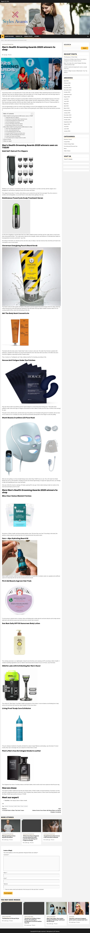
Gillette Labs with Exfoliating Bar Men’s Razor (15, 134)
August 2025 (67, 96)
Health (15, 806)
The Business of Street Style (70, 57)
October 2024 (67, 119)
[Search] (88, 36)
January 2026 (67, 85)
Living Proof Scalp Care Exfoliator (13, 136)
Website (6, 884)
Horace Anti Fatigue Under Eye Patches (14, 123)
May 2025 (66, 103)
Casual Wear (67, 141)
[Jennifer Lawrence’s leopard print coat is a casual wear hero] (78, 908)
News (65, 148)
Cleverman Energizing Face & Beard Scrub (15, 120)
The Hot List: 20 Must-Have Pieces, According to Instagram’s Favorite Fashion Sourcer (33, 921)
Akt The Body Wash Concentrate (13, 122)
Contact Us (19, 36)
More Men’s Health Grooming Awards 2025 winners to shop (18, 127)
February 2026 (67, 83)
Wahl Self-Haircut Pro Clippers (12, 117)
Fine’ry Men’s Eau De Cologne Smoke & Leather (16, 137)
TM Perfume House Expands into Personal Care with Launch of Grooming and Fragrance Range (31, 838)
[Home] (2, 36)
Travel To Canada (68, 159)
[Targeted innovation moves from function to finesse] (52, 825)
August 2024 (67, 124)
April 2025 (66, 106)
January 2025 (67, 112)
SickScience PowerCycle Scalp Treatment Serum (16, 119)
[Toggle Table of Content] (31, 114)
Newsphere (49, 931)
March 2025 (66, 108)
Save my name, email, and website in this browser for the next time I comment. (24, 889)
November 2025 (67, 90)
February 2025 (67, 110)
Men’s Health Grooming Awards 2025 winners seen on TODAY (18, 116)
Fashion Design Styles (69, 144)
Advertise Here (9, 36)
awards (6, 806)
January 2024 (67, 131)
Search (67, 45)
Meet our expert (8, 141)
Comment (6, 854)
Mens (19, 806)
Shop (22, 806)
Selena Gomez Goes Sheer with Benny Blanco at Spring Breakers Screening (46, 810)
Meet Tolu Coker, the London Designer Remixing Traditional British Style (56, 920)
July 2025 (66, 99)
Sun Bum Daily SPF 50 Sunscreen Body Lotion (15, 133)
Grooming (11, 806)
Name (5, 872)
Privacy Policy (28, 36)
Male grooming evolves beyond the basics (8, 836)
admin (10, 54)
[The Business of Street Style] (11, 908)
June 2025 (66, 101)
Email (5, 878)
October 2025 (67, 92)
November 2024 (67, 117)
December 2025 (67, 87)
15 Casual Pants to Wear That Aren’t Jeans (13, 809)
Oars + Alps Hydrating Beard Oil (12, 130)
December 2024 (67, 115)
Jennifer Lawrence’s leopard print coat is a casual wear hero (78, 919)
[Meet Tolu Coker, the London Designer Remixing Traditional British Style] (56, 908)
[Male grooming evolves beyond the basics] (10, 825)
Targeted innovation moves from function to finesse (52, 836)
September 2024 (68, 122)
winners (25, 806)
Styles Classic (67, 150)
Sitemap (36, 36)
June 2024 (66, 128)
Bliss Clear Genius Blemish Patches (13, 128)
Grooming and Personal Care (7, 44)
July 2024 (66, 126)
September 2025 (68, 94)
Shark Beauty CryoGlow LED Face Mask (14, 125)
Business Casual (68, 139)
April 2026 (66, 80)
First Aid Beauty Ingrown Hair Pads (13, 131)
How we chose (7, 139)
